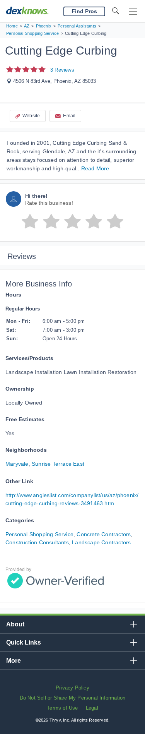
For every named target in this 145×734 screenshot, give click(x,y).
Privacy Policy (72, 688)
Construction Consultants (37, 542)
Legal (92, 708)
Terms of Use (62, 708)
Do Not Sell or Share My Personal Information (73, 698)
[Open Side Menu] (133, 11)
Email (69, 115)
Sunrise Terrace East (58, 464)
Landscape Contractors (101, 542)
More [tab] (13, 660)
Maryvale (17, 464)
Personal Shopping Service (39, 534)
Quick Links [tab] (23, 642)
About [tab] (15, 624)
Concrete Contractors (104, 534)
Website (31, 115)
